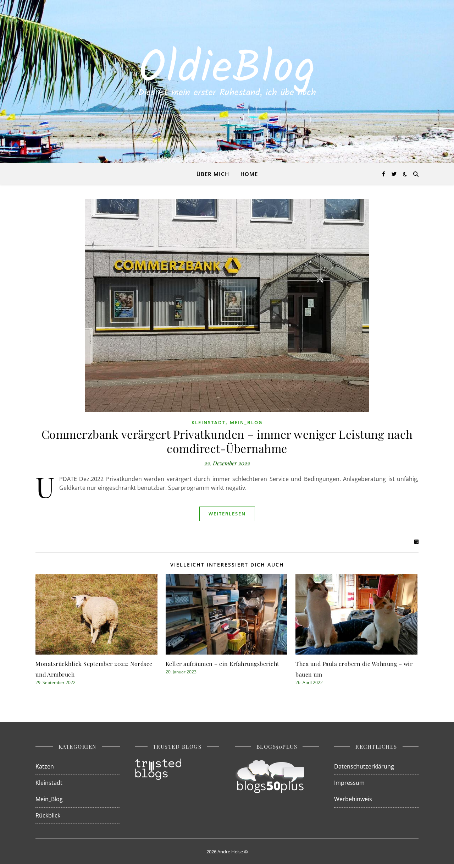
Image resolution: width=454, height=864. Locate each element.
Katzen (44, 766)
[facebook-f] (384, 173)
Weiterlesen (227, 513)
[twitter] (394, 173)
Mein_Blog (246, 422)
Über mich (212, 173)
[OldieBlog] (227, 81)
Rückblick (47, 815)
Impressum (349, 783)
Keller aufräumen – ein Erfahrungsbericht (222, 663)
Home (249, 173)
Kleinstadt (209, 422)
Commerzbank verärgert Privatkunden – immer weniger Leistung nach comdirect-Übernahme (227, 441)
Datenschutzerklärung (364, 766)
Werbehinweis (353, 799)
